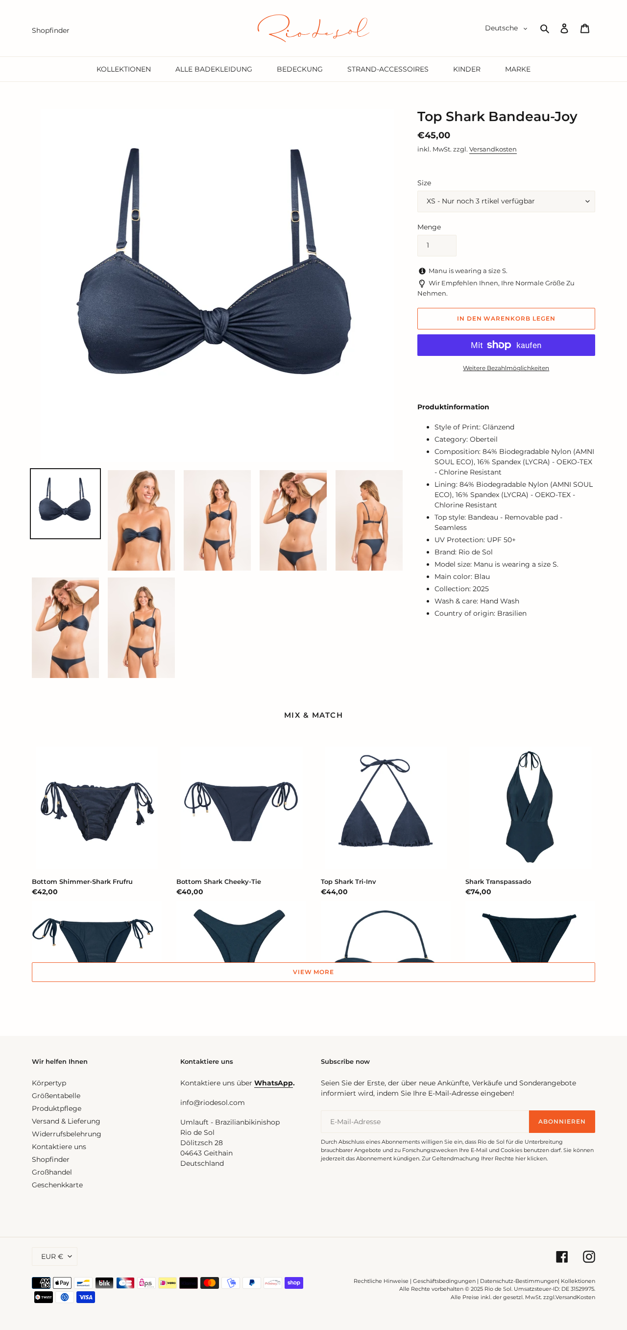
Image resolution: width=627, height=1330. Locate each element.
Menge (429, 227)
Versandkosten (493, 149)
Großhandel (52, 1172)
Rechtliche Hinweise (381, 1281)
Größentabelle (56, 1095)
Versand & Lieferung (66, 1121)
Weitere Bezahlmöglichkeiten (506, 368)
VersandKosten (575, 1297)
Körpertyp (49, 1083)
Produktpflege (56, 1108)
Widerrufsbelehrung (66, 1133)
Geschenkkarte (57, 1184)
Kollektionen (578, 1281)
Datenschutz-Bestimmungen (519, 1281)
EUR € (52, 1256)
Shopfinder (51, 1159)
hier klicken (531, 1158)
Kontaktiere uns (59, 1146)
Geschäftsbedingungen (444, 1281)
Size (424, 182)
